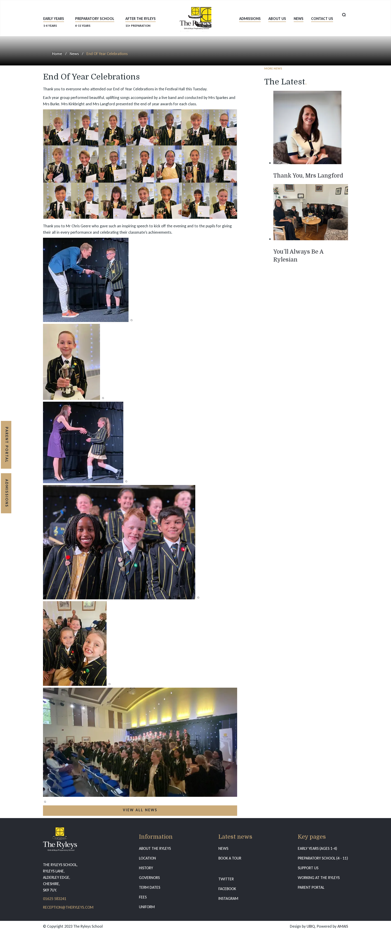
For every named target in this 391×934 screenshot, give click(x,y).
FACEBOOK (227, 888)
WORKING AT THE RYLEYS (319, 877)
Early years (53, 21)
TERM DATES (149, 887)
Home (57, 53)
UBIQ (311, 926)
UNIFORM (147, 906)
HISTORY (146, 867)
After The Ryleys (140, 21)
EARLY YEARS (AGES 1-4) (317, 848)
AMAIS (342, 926)
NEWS (223, 848)
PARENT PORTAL (311, 887)
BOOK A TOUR (229, 858)
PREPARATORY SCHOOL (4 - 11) (323, 858)
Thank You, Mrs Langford (308, 175)
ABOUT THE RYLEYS (155, 848)
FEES (143, 897)
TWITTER (226, 878)
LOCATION (147, 858)
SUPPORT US (308, 867)
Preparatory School (94, 21)
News (298, 18)
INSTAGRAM (228, 898)
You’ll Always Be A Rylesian (298, 255)
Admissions (250, 18)
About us (277, 18)
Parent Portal (6, 445)
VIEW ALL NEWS (140, 810)
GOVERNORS (149, 877)
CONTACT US (322, 18)
